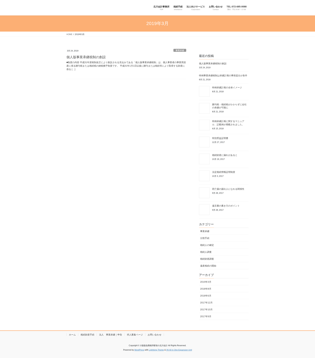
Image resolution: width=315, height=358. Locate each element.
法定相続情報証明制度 (223, 172)
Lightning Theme (156, 350)
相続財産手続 (87, 334)
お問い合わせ (154, 334)
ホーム (72, 334)
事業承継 (180, 50)
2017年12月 (206, 302)
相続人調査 (206, 252)
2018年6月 (205, 295)
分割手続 (204, 238)
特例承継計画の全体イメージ (227, 87)
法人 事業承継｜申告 (110, 334)
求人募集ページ (135, 334)
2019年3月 (205, 282)
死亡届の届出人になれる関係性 (228, 189)
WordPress (139, 350)
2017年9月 (205, 316)
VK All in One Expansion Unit (179, 350)
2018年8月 (205, 288)
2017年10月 (206, 309)
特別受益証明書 (220, 138)
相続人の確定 (207, 245)
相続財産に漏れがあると (224, 155)
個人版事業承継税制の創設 (86, 57)
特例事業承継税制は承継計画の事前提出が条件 (223, 75)
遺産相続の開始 (208, 265)
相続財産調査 (207, 259)
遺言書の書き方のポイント (226, 205)
